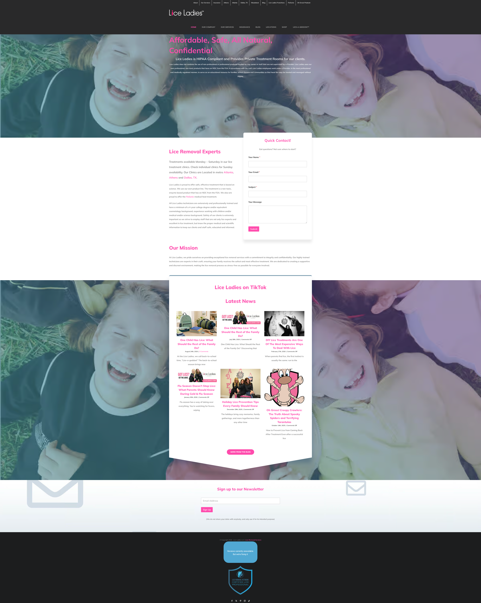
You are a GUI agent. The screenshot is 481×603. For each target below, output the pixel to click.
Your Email (254, 172)
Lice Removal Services (253, 540)
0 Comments (203, 351)
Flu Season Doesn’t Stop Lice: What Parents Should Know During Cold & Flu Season (197, 389)
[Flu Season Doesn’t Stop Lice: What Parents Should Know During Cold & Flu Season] (197, 375)
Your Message (255, 202)
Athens (173, 177)
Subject (252, 187)
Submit (253, 229)
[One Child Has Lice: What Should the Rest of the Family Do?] (197, 323)
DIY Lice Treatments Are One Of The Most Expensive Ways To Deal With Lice (284, 344)
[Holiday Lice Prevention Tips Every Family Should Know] (240, 383)
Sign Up (207, 509)
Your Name (254, 157)
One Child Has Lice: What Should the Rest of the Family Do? (197, 344)
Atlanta (228, 172)
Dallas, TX (190, 177)
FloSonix (190, 196)
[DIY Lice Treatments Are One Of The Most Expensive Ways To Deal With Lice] (284, 323)
